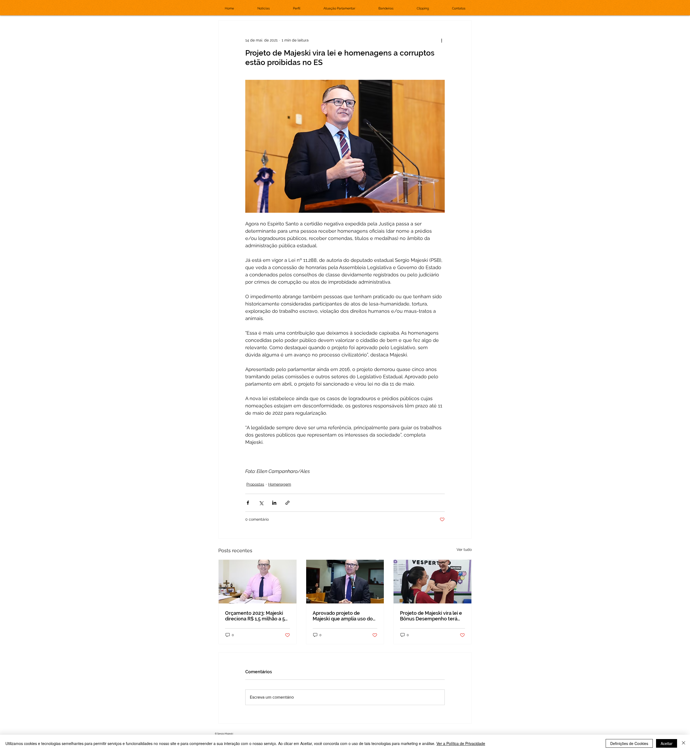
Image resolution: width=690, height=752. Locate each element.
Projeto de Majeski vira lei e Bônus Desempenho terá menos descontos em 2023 (431, 615)
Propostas (255, 484)
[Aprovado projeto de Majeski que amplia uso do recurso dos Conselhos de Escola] (345, 581)
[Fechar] (683, 743)
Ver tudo (464, 549)
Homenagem (279, 484)
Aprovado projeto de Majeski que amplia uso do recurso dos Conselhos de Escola (343, 615)
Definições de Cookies (629, 743)
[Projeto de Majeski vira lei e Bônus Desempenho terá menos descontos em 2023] (432, 581)
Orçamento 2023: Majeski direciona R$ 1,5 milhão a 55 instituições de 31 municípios (256, 615)
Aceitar (666, 743)
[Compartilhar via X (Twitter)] (261, 502)
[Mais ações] (441, 40)
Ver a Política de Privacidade (460, 743)
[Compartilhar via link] (287, 502)
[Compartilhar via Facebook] (247, 502)
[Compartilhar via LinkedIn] (274, 502)
